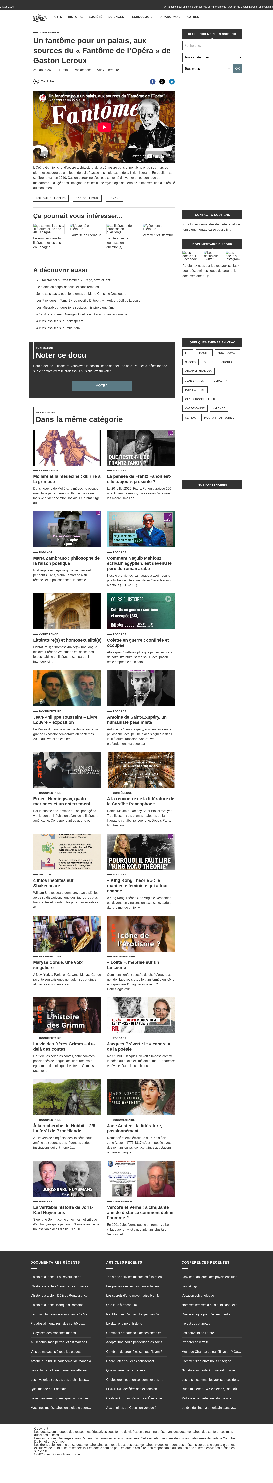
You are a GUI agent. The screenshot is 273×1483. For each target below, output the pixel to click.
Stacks (190, 362)
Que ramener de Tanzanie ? (125, 1370)
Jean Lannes (194, 380)
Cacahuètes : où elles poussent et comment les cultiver (130, 1361)
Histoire (75, 16)
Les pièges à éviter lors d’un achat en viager (132, 1287)
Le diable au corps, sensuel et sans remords (67, 287)
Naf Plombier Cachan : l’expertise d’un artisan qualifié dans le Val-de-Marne (133, 1315)
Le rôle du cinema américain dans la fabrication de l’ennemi (207, 1408)
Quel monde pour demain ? (50, 1389)
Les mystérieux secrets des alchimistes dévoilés (58, 1380)
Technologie (141, 16)
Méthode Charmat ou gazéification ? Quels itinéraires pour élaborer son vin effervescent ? (212, 1352)
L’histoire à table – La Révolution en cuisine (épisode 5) (56, 1277)
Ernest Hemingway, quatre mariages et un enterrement (61, 801)
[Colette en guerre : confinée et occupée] (141, 611)
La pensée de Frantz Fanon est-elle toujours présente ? (139, 479)
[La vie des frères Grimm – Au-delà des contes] (67, 1015)
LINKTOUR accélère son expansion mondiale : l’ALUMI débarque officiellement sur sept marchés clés (131, 1389)
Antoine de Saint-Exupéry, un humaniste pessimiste (137, 720)
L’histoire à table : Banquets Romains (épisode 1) (57, 1305)
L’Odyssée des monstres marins (53, 1333)
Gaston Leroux (87, 198)
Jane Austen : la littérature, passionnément (134, 1128)
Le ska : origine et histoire (124, 1323)
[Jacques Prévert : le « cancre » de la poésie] (141, 1015)
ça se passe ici (218, 229)
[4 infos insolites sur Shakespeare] (67, 852)
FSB (187, 353)
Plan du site (71, 1454)
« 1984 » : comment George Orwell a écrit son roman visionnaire (81, 314)
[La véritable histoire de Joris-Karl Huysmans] (67, 1179)
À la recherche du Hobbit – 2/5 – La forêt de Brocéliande (66, 1128)
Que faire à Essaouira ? (122, 1305)
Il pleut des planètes (196, 1323)
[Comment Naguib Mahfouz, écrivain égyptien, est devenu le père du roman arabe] (141, 529)
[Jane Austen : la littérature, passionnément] (141, 1097)
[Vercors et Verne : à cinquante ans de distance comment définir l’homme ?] (141, 1179)
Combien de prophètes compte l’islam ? (134, 1351)
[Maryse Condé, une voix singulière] (67, 934)
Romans (114, 198)
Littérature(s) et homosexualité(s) (67, 640)
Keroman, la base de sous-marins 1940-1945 (59, 1315)
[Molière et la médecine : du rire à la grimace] (67, 448)
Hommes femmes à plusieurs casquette (209, 1305)
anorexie (228, 362)
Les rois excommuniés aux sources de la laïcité (210, 1380)
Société (95, 16)
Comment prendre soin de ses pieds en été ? (136, 1333)
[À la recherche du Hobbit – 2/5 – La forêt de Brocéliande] (67, 1097)
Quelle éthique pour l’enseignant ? (206, 1314)
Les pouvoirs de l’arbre (198, 1333)
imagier (204, 353)
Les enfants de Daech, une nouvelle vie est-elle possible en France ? (59, 1371)
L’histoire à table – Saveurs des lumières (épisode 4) (59, 1287)
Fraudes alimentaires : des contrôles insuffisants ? (56, 1324)
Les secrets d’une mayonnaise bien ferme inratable (135, 1296)
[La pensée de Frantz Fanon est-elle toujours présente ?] (141, 448)
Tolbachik (219, 380)
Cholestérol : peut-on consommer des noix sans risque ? (136, 1380)
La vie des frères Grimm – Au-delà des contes (64, 1046)
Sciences (116, 16)
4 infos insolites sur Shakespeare (59, 321)
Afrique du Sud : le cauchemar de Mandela (61, 1361)
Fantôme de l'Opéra (51, 198)
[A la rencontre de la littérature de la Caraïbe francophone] (141, 770)
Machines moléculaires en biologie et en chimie (59, 1408)
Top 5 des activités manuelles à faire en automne (134, 1277)
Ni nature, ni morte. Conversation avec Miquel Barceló (209, 1371)
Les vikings (190, 1286)
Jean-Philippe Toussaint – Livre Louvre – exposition (65, 720)
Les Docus (53, 1454)
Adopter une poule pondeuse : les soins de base (136, 1342)
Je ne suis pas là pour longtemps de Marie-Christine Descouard (81, 293)
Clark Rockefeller (200, 399)
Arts (58, 16)
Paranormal (170, 16)
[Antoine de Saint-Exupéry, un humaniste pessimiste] (141, 688)
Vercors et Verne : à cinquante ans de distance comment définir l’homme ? (140, 1212)
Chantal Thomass (198, 371)
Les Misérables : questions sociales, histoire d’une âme (75, 307)
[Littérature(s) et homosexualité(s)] (67, 611)
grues (208, 362)
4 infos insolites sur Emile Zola (58, 328)
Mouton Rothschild (219, 417)
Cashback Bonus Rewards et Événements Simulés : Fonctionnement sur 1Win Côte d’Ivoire (136, 1399)
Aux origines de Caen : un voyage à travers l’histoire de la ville (131, 1408)
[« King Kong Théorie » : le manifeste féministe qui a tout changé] (141, 852)
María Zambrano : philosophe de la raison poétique (66, 561)
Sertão (190, 417)
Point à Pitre (195, 390)
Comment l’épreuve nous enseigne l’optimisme (206, 1361)
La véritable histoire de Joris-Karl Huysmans (63, 1210)
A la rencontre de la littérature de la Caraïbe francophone (140, 801)
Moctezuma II (227, 353)
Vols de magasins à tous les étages (56, 1351)
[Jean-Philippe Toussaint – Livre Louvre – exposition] (67, 688)
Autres (193, 16)
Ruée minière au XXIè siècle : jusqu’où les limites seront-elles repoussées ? (212, 1389)
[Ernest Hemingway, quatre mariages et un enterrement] (67, 770)
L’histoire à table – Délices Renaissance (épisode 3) (59, 1296)
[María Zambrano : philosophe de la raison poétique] (67, 529)
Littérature (112, 70)
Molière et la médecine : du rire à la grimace (206, 1399)
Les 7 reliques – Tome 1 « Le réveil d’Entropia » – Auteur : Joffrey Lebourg (88, 300)
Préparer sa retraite (195, 1342)
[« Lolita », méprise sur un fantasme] (141, 934)
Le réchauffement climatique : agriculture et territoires (61, 1399)
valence (219, 408)
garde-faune (195, 408)
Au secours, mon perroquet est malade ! (59, 1342)
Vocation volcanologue (198, 1295)
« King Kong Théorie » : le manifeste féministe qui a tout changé (137, 885)
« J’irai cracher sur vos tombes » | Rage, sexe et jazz (73, 280)
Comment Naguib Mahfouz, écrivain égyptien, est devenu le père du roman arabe (139, 563)
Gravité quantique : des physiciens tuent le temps (212, 1277)
